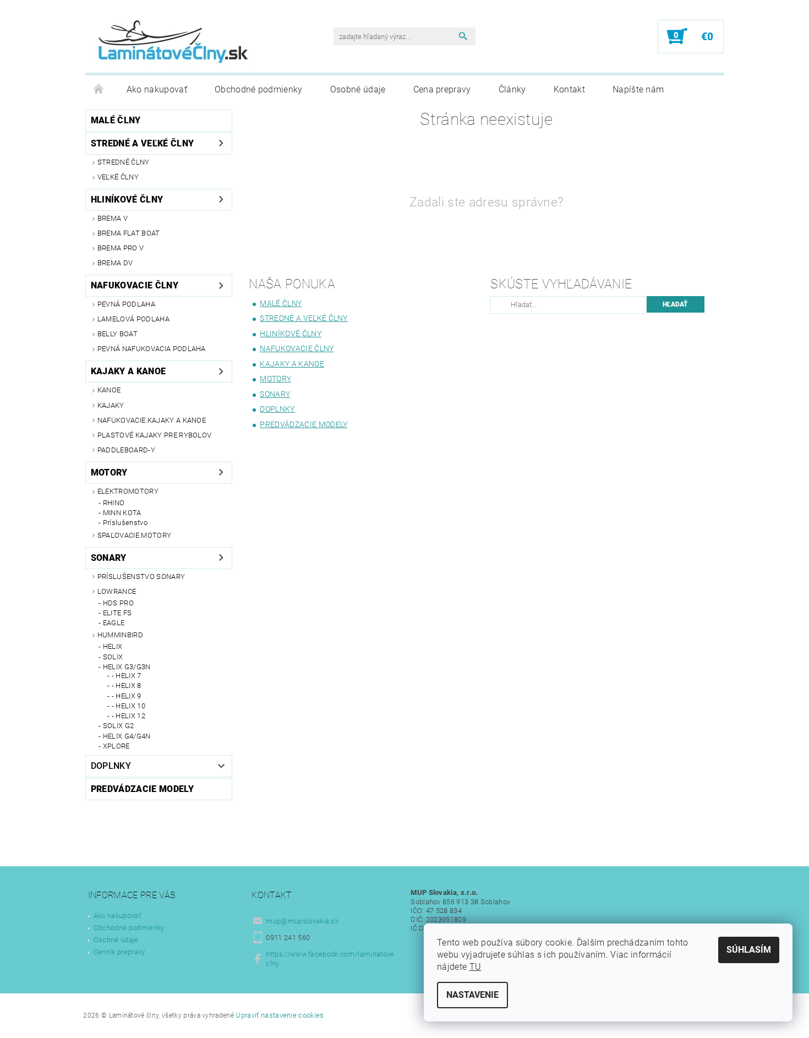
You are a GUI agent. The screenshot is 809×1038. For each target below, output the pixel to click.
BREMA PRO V (120, 248)
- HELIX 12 (128, 716)
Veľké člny (118, 177)
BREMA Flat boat (128, 233)
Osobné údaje (358, 89)
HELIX (113, 646)
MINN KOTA (122, 513)
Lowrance (116, 591)
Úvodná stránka (99, 89)
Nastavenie (472, 995)
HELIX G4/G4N (127, 736)
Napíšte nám (638, 89)
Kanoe (109, 390)
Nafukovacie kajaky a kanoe (151, 420)
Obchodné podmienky (259, 89)
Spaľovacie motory (134, 535)
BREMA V (112, 218)
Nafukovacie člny (134, 285)
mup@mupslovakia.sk (302, 921)
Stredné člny (123, 162)
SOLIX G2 (118, 726)
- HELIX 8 (126, 685)
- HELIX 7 (126, 675)
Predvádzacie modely (142, 789)
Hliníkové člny (127, 199)
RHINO (114, 503)
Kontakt (569, 89)
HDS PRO (118, 603)
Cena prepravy (442, 89)
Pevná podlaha (126, 304)
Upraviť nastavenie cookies (280, 1015)
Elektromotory (127, 491)
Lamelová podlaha (133, 319)
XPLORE (116, 746)
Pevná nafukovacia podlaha (151, 349)
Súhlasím (748, 949)
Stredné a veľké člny (142, 143)
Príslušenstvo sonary (141, 576)
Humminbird (120, 635)
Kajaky (110, 405)
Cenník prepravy (119, 952)
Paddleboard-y (126, 450)
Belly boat (117, 334)
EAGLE (114, 623)
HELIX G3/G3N (127, 667)
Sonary (109, 558)
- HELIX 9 (126, 696)
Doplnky (111, 766)
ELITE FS (117, 613)
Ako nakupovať (157, 89)
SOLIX (113, 657)
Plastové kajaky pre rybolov (154, 435)
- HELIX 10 (128, 706)
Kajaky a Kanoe (128, 371)
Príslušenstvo (125, 522)
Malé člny (116, 120)
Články (512, 89)
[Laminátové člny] (173, 41)
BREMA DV (115, 263)
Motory (109, 472)
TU (475, 966)
